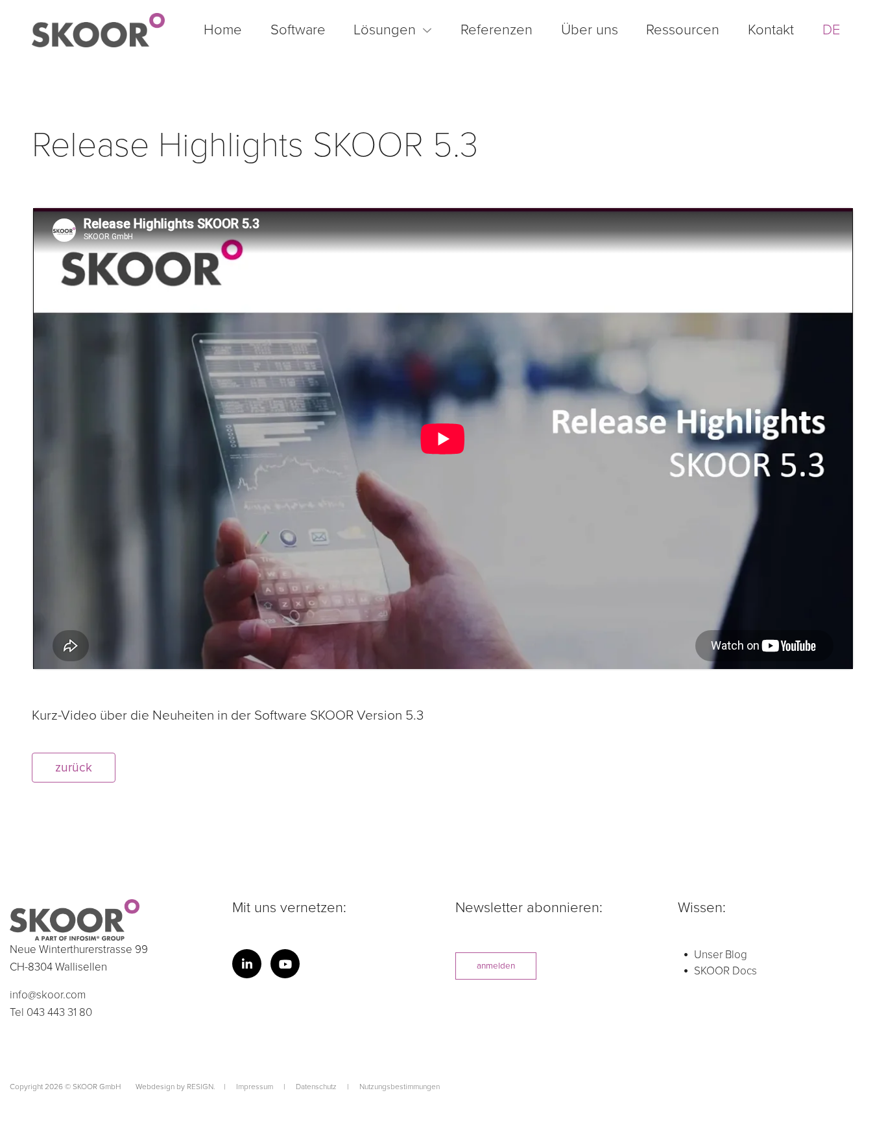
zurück (73, 767)
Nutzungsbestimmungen (399, 1086)
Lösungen (384, 29)
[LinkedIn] (246, 963)
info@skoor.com (48, 995)
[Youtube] (285, 963)
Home (223, 29)
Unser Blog (720, 954)
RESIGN (200, 1086)
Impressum (255, 1086)
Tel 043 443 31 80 (51, 1012)
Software (298, 29)
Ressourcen (682, 29)
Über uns (589, 29)
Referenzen (497, 29)
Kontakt (771, 29)
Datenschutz (317, 1086)
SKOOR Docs (725, 970)
